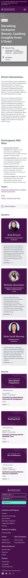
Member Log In (7, 494)
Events (2, 15)
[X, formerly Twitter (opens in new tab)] (13, 573)
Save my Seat (4, 4)
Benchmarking (6, 518)
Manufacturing (11, 198)
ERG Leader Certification (8, 521)
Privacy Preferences (7, 566)
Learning (4, 525)
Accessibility (5, 564)
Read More (7, 262)
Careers (4, 554)
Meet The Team (6, 549)
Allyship (3, 198)
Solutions (4, 513)
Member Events (6, 542)
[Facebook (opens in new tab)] (6, 573)
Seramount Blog (6, 532)
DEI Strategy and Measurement (10, 189)
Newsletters (6, 498)
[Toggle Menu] (25, 9)
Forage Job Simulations (8, 523)
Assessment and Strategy (9, 516)
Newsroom (5, 552)
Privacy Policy (5, 561)
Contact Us (6, 502)
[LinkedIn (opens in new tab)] (3, 573)
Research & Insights (9, 529)
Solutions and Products (10, 510)
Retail (18, 198)
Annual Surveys (18, 540)
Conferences (5, 540)
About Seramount (8, 546)
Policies (4, 558)
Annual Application (19, 542)
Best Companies (20, 537)
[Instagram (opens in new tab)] (10, 573)
